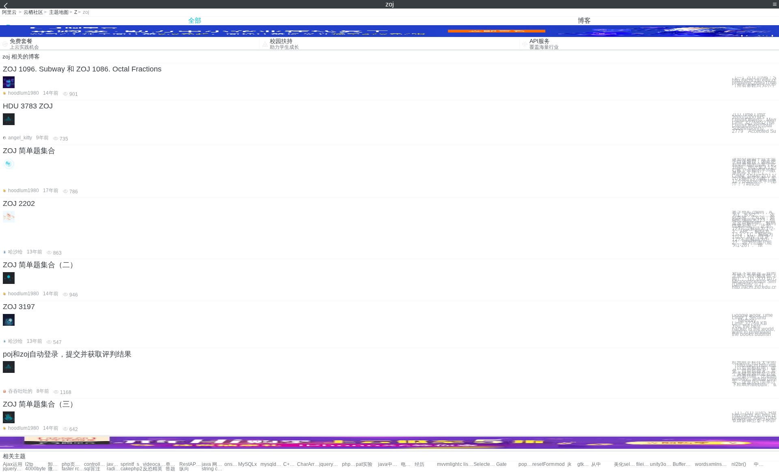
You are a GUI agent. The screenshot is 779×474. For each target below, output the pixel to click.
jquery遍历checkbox (14, 469)
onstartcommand (231, 464)
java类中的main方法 (114, 464)
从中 (596, 464)
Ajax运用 (12, 464)
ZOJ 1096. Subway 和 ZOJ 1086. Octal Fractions (82, 69)
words (701, 464)
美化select (625, 464)
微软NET (55, 469)
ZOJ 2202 (19, 203)
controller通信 (95, 464)
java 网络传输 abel (213, 464)
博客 (584, 20)
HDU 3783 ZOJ (28, 106)
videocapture (154, 464)
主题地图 (59, 12)
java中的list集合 (389, 464)
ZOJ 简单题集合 (29, 151)
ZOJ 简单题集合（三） (40, 404)
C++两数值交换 (290, 464)
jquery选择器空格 (330, 464)
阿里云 (9, 12)
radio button (114, 469)
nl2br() (739, 464)
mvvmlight (448, 464)
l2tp (29, 464)
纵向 (184, 469)
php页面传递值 (73, 464)
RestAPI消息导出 (190, 464)
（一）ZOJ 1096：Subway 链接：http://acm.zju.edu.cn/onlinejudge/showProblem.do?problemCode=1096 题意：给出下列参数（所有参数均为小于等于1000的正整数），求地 (754, 81)
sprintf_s (130, 464)
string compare (213, 469)
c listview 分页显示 (466, 464)
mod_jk (563, 464)
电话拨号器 (408, 464)
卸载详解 (55, 464)
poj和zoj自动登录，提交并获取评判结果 (67, 354)
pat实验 (364, 464)
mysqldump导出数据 (271, 464)
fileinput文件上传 (643, 464)
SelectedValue (484, 464)
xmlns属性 (720, 464)
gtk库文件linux (584, 464)
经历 (419, 464)
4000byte (35, 469)
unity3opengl (661, 464)
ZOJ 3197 (19, 307)
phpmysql (349, 464)
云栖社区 (33, 12)
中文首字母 (761, 464)
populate (525, 464)
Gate (501, 464)
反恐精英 (152, 469)
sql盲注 (92, 469)
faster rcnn (73, 469)
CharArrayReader (308, 464)
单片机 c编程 (172, 464)
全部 (194, 20)
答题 (170, 469)
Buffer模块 (684, 464)
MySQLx (247, 464)
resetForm (543, 464)
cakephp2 (131, 469)
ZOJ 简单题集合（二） (40, 265)
